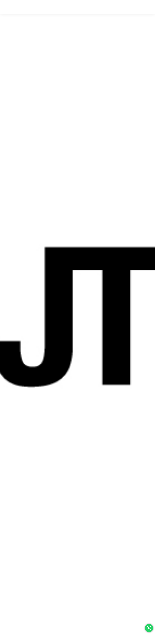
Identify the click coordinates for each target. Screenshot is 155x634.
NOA (113, 7)
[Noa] (18, 7)
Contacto (146, 7)
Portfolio (135, 7)
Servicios (123, 7)
